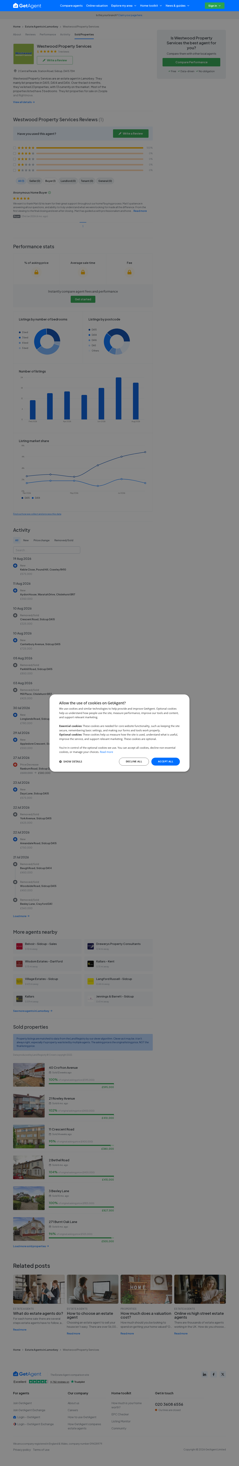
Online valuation (97, 5)
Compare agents (71, 5)
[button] (70, 762)
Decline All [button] (134, 761)
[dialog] (119, 733)
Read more (106, 752)
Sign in (212, 5)
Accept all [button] (165, 761)
